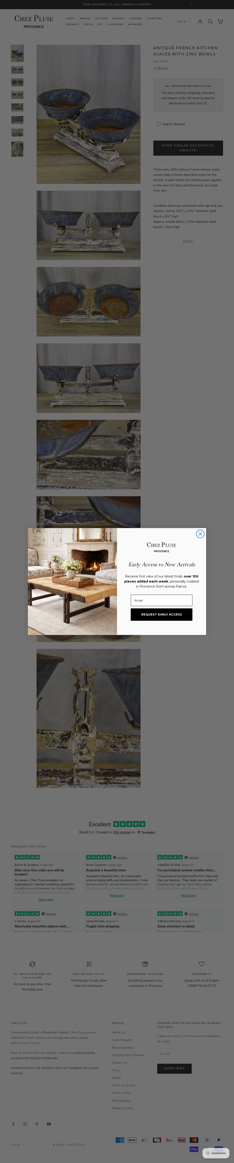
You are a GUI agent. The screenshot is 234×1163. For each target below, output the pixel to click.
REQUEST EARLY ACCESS (161, 614)
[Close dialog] (200, 534)
